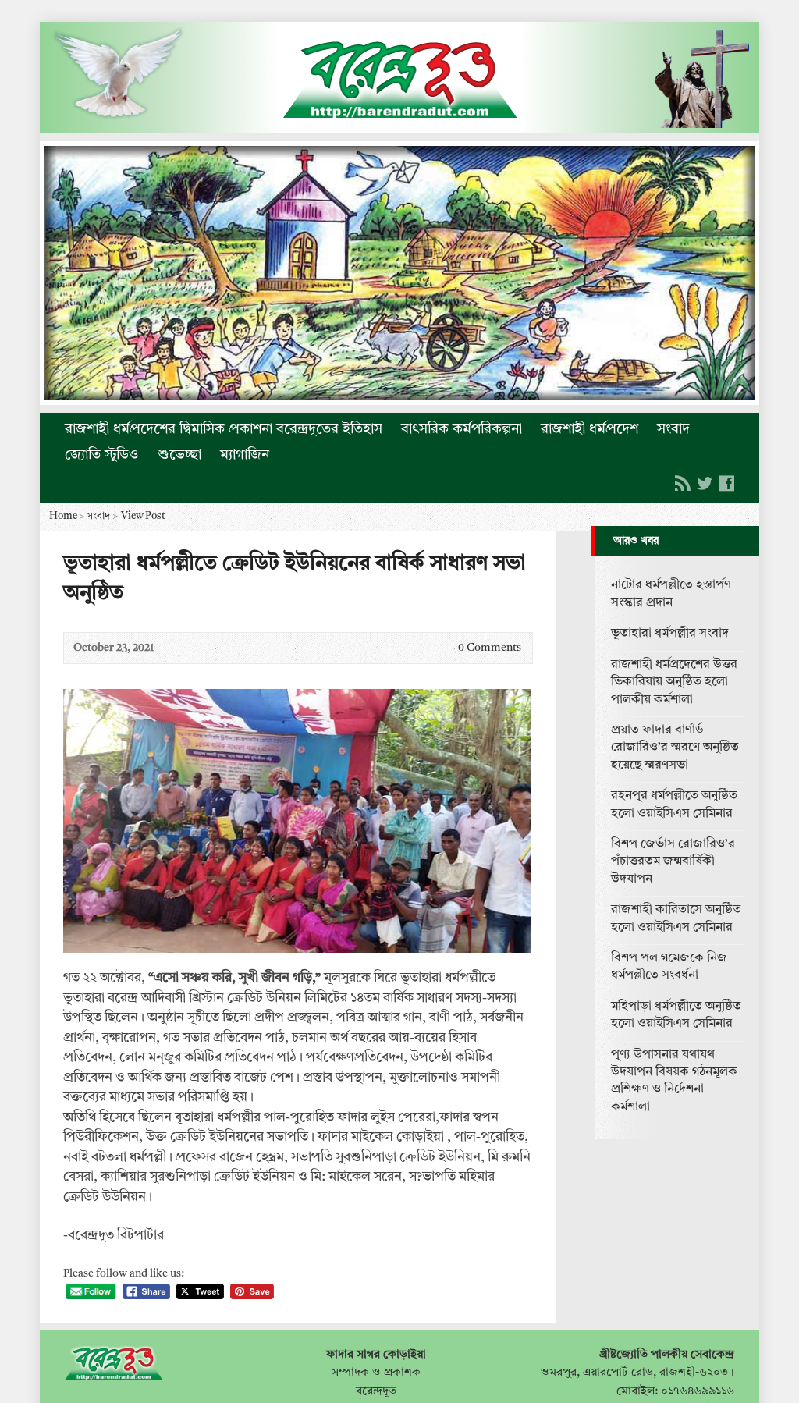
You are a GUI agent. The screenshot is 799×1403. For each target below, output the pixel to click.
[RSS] (683, 483)
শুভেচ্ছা (179, 455)
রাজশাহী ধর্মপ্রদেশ (589, 429)
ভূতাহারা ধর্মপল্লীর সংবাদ (670, 633)
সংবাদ (673, 429)
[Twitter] (704, 483)
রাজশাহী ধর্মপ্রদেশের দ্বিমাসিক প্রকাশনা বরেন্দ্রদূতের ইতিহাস (223, 429)
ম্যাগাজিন (244, 455)
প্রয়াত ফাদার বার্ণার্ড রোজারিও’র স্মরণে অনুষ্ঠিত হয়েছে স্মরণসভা (675, 748)
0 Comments (445, 648)
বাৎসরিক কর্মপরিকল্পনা (461, 429)
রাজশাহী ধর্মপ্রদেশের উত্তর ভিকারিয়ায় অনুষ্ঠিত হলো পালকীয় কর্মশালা (674, 682)
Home (63, 516)
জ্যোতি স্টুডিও (102, 455)
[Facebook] (726, 483)
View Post (143, 516)
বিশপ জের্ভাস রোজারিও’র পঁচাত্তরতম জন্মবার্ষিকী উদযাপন (673, 862)
